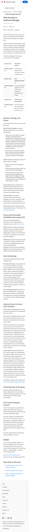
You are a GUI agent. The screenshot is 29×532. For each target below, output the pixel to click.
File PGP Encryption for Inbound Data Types (14, 382)
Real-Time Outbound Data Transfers (14, 470)
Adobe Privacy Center (19, 224)
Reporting (17, 30)
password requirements (9, 210)
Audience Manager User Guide (13, 14)
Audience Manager (17, 11)
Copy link (13, 26)
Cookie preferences (18, 523)
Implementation (10, 30)
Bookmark (7, 26)
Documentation (7, 11)
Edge (13, 435)
